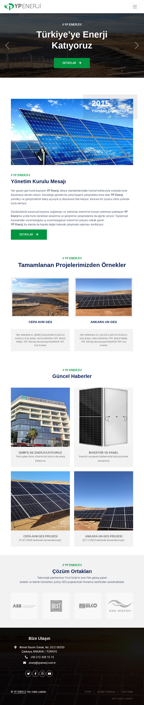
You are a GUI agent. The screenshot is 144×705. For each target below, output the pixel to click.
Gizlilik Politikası (106, 689)
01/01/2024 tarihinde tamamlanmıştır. (40, 537)
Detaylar (69, 61)
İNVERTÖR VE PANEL (104, 449)
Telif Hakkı (127, 689)
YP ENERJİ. (20, 689)
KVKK (88, 689)
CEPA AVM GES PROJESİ (40, 533)
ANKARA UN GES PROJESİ (103, 533)
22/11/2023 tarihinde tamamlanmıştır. (103, 537)
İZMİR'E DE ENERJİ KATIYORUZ (40, 449)
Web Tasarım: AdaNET (122, 696)
